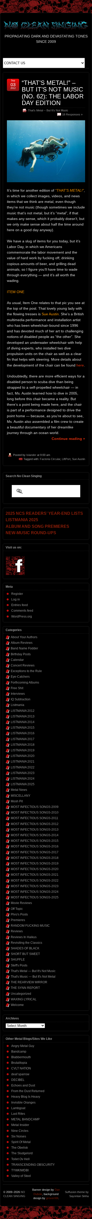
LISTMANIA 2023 (22, 773)
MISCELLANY (20, 795)
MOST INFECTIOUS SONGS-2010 (35, 812)
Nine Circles (19, 1131)
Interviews (18, 694)
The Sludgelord (22, 1153)
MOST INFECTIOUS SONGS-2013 (35, 829)
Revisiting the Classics (26, 943)
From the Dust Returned (27, 1091)
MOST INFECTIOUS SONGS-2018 (35, 858)
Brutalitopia (19, 1063)
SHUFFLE (18, 959)
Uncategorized (21, 993)
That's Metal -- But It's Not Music (48, 110)
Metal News (19, 790)
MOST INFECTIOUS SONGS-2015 (35, 841)
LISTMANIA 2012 (22, 711)
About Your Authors (24, 637)
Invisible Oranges (23, 1102)
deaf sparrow (20, 1074)
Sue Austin (78, 459)
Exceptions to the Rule (26, 671)
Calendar (17, 660)
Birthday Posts (21, 654)
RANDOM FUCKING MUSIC (30, 925)
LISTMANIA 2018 (22, 744)
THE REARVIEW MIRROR (29, 982)
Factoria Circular (50, 459)
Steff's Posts (19, 965)
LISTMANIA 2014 (22, 722)
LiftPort (66, 459)
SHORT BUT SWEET (25, 954)
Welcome (17, 1005)
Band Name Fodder (24, 648)
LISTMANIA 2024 (22, 778)
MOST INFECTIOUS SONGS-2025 (35, 897)
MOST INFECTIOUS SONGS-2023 (35, 886)
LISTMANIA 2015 (22, 727)
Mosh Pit (17, 801)
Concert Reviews (22, 665)
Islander (31, 454)
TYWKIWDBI (20, 1170)
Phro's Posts (19, 914)
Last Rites (18, 1114)
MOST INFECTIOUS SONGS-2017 (35, 852)
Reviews (17, 931)
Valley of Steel (21, 1176)
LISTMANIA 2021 (22, 761)
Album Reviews (21, 643)
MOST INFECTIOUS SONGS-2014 (35, 835)
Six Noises (18, 1136)
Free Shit (17, 688)
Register (17, 594)
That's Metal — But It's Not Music (33, 971)
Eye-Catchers (20, 676)
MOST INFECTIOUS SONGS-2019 (35, 863)
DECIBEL (18, 1080)
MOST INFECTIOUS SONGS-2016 (35, 846)
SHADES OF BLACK (25, 948)
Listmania (17, 705)
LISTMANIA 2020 (22, 756)
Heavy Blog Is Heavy (25, 1096)
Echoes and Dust (23, 1085)
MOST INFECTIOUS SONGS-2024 (35, 892)
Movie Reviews (21, 903)
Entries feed (19, 605)
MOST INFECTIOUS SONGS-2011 (34, 818)
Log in (15, 599)
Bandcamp (18, 1051)
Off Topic (17, 909)
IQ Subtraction (20, 699)
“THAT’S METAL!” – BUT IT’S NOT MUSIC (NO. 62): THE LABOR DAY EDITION (53, 92)
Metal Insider (20, 1125)
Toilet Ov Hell (20, 1159)
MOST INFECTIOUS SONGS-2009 (35, 807)
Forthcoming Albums (25, 682)
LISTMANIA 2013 (22, 716)
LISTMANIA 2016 (22, 733)
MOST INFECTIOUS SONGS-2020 (35, 869)
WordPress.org (21, 616)
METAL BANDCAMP (25, 1119)
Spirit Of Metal (21, 1142)
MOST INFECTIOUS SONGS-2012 (35, 824)
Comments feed (22, 610)
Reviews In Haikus (24, 937)
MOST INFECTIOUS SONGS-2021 (35, 874)
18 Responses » (72, 114)
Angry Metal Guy (22, 1046)
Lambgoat (18, 1108)
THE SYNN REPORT (25, 988)
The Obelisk (19, 1147)
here (80, 365)
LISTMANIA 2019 (22, 750)
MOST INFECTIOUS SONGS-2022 (35, 880)
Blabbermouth (21, 1057)
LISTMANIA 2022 (22, 767)
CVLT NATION (21, 1068)
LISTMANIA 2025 (22, 784)
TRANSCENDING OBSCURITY (33, 1164)
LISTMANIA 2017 (22, 739)
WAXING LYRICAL (24, 999)
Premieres (18, 920)
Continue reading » (68, 439)
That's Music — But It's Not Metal (33, 976)
